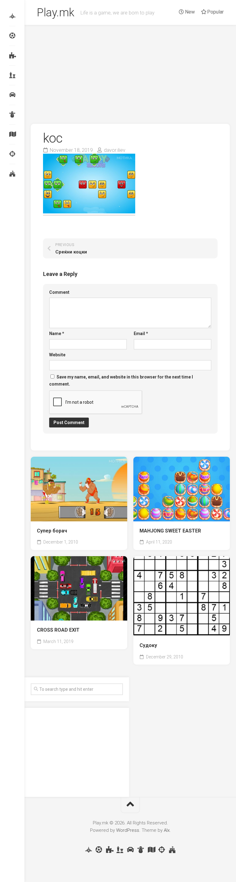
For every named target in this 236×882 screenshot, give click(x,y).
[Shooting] (12, 154)
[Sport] (12, 35)
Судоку (148, 645)
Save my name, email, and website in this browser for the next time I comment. (121, 380)
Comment (59, 292)
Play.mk (55, 12)
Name (56, 333)
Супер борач (52, 531)
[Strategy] (12, 173)
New (189, 12)
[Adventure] (12, 134)
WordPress (127, 830)
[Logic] (12, 55)
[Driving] (12, 94)
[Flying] (12, 16)
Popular (215, 12)
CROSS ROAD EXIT (58, 630)
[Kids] (12, 114)
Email (141, 333)
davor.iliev (114, 150)
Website (57, 354)
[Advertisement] (130, 71)
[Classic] (12, 75)
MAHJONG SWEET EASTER (170, 531)
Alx (167, 830)
